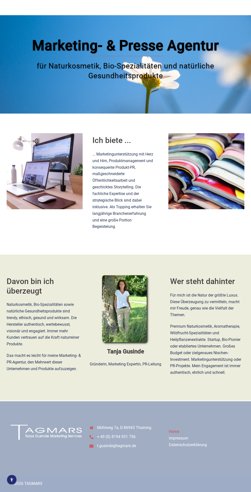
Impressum (178, 438)
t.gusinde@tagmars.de (116, 445)
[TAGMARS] (28, 7)
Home (174, 431)
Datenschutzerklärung (188, 444)
